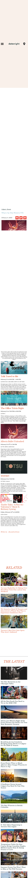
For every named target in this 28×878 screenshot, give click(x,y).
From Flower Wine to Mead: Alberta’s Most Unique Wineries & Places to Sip (14, 764)
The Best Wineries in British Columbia (11, 806)
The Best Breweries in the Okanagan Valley (10, 683)
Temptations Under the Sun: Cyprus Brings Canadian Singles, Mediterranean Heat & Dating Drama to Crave (13, 846)
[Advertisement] (14, 548)
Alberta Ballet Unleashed (12, 441)
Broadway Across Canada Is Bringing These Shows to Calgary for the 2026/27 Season (13, 743)
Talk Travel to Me (9, 376)
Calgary (3, 209)
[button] (2, 44)
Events (9, 209)
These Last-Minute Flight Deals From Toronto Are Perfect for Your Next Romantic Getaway (14, 722)
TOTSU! (5, 476)
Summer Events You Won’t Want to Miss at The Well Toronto (13, 868)
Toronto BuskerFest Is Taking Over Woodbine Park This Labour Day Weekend (14, 589)
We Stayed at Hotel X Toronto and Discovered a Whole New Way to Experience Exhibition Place (14, 611)
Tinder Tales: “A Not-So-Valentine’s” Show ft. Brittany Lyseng (12, 507)
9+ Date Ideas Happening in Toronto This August (11, 826)
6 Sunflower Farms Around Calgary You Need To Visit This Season (12, 786)
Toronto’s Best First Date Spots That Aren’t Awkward (12, 631)
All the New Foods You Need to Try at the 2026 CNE (12, 702)
